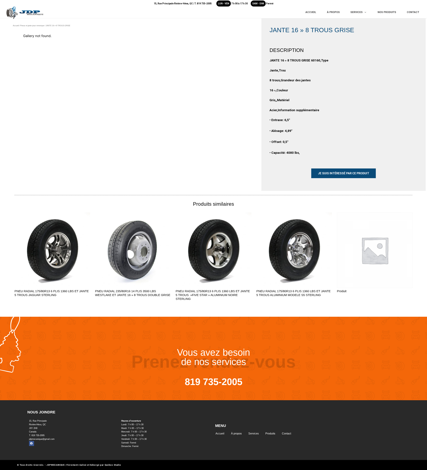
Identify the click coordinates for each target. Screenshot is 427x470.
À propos (236, 433)
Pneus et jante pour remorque (32, 26)
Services (253, 433)
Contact (286, 433)
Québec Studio (113, 465)
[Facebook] (31, 443)
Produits (270, 433)
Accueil (16, 26)
